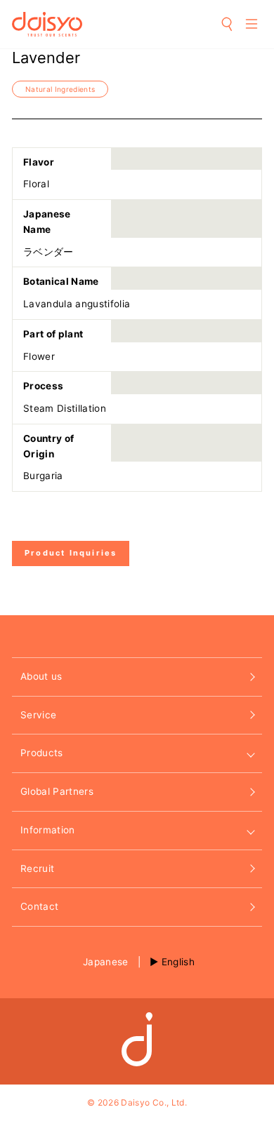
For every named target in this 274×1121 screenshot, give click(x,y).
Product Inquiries (71, 553)
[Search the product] (227, 24)
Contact (39, 906)
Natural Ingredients (60, 89)
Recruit (37, 868)
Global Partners (56, 791)
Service (38, 714)
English (178, 961)
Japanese (106, 961)
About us (41, 676)
